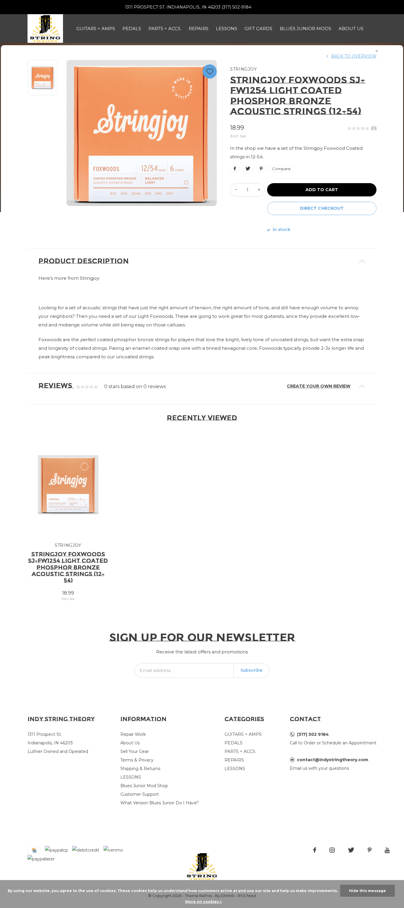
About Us (351, 28)
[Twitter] (351, 850)
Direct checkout (321, 208)
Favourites (210, 71)
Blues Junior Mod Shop (144, 785)
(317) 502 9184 (313, 734)
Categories (244, 719)
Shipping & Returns (140, 768)
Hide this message (367, 891)
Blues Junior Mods (305, 28)
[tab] (202, 261)
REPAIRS (199, 28)
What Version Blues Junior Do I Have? (159, 803)
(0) (373, 128)
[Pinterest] (369, 850)
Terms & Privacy (136, 760)
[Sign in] (342, 48)
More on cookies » (203, 901)
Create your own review (318, 386)
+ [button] (259, 189)
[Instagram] (332, 850)
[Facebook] (314, 850)
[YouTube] (387, 850)
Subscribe (251, 670)
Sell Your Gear (134, 751)
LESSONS (226, 28)
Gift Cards (258, 28)
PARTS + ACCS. (164, 28)
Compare (281, 168)
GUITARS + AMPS (95, 28)
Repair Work (133, 734)
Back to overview (353, 56)
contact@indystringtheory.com (332, 759)
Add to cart (322, 189)
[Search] (358, 48)
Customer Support (139, 794)
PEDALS (131, 28)
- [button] (236, 189)
